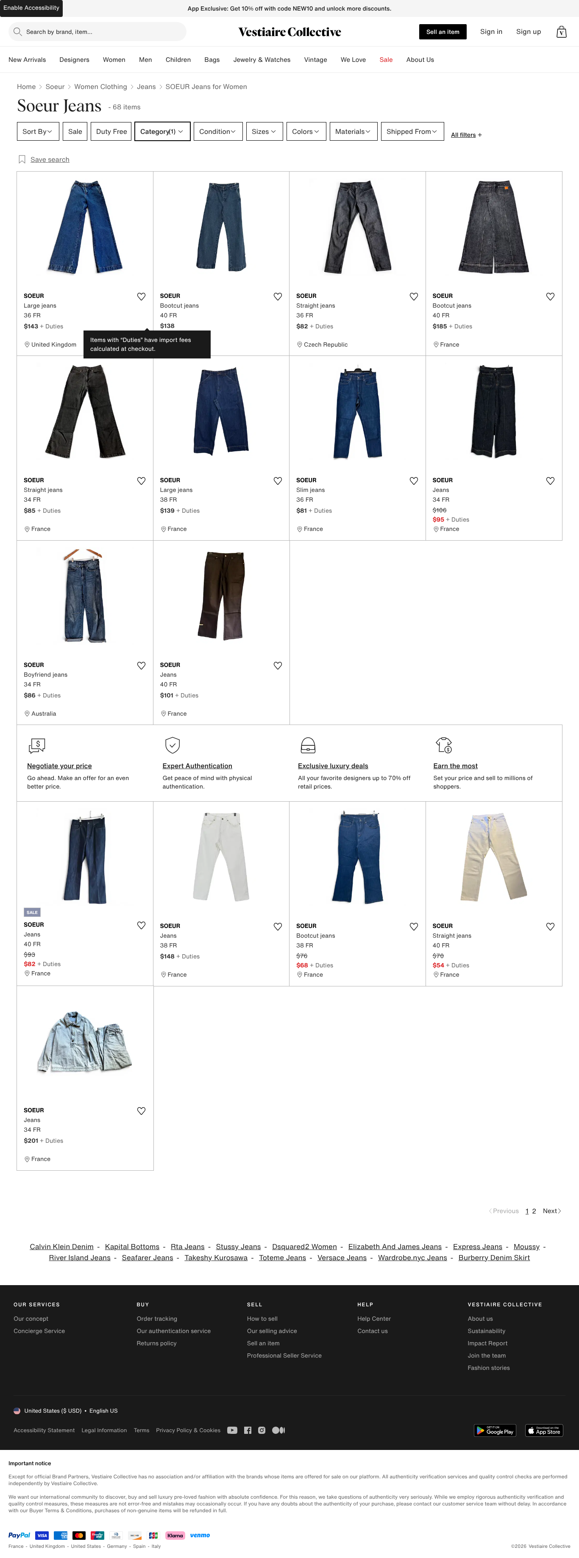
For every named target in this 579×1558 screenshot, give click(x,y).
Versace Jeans (342, 1258)
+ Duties (51, 326)
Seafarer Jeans (147, 1258)
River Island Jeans (80, 1258)
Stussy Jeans (238, 1246)
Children (178, 59)
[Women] (132, 59)
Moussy (527, 1246)
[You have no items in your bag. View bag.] (562, 32)
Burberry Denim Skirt (494, 1258)
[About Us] (440, 59)
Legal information (104, 1430)
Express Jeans (477, 1246)
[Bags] (226, 59)
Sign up (528, 31)
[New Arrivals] (52, 59)
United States (86, 1546)
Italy (156, 1546)
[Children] (197, 59)
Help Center (374, 1318)
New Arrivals (27, 59)
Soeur (54, 86)
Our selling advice (272, 1331)
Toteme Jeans (282, 1258)
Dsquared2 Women (304, 1246)
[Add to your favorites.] (141, 297)
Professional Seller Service (284, 1355)
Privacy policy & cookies (188, 1430)
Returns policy (156, 1343)
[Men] (159, 59)
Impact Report (488, 1343)
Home (26, 86)
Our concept (31, 1318)
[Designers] (96, 59)
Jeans (146, 86)
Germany (117, 1546)
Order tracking (156, 1318)
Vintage (315, 59)
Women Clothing (100, 86)
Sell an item (442, 31)
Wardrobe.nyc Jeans (412, 1258)
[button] (562, 32)
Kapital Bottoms (132, 1246)
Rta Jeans (188, 1246)
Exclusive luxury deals (333, 766)
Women (114, 59)
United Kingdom (47, 1546)
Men (145, 59)
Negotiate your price (59, 766)
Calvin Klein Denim (62, 1246)
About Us (420, 59)
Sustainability (487, 1331)
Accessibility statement (44, 1430)
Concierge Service (39, 1331)
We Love (353, 59)
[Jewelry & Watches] (297, 59)
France (16, 1546)
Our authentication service (173, 1331)
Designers (74, 59)
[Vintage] (334, 59)
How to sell (262, 1318)
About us (480, 1318)
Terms (141, 1430)
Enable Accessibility (31, 7)
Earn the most (456, 766)
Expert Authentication (198, 766)
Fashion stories (489, 1368)
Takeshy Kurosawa (216, 1258)
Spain (139, 1546)
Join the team (487, 1355)
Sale (386, 59)
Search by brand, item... (59, 31)
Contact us (372, 1331)
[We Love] (373, 59)
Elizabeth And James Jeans (395, 1246)
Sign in (491, 31)
